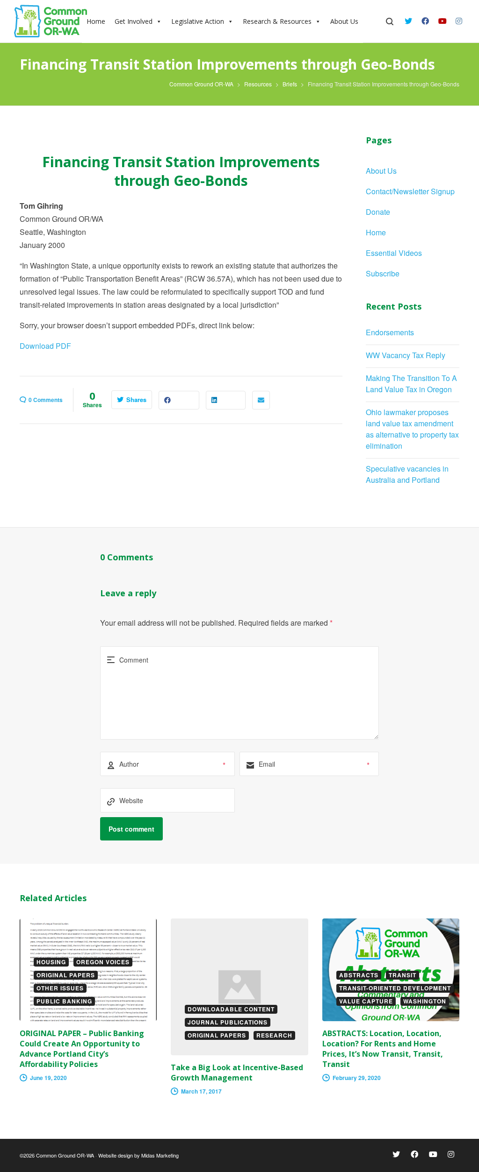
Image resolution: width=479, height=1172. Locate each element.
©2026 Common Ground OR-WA (57, 1155)
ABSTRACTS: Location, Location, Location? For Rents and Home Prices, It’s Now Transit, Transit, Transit (382, 1048)
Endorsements (390, 332)
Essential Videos (394, 252)
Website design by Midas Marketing (138, 1155)
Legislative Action (197, 21)
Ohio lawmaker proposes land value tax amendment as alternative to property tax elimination (412, 429)
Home (376, 232)
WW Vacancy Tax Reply (405, 355)
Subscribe (382, 273)
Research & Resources (277, 21)
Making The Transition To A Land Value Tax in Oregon (411, 384)
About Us (344, 21)
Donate (378, 211)
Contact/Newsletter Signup (410, 191)
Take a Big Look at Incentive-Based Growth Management (237, 1072)
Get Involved (133, 21)
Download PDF (45, 345)
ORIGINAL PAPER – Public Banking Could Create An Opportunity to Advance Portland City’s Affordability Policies (82, 1048)
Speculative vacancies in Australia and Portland (407, 474)
